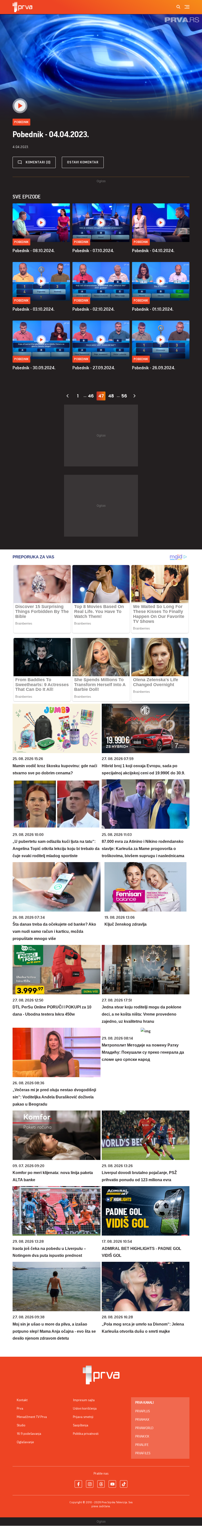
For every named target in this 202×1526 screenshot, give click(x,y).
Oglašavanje (25, 1442)
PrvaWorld (144, 1428)
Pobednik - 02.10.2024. (93, 309)
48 (111, 396)
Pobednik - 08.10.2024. (34, 250)
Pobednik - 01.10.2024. (152, 309)
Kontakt (22, 1400)
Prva (20, 1408)
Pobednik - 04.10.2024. (153, 250)
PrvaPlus (142, 1411)
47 (101, 396)
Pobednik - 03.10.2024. (33, 309)
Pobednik (21, 242)
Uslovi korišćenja (85, 1408)
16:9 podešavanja (29, 1434)
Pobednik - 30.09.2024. (34, 368)
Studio (21, 1425)
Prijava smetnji (83, 1417)
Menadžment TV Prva (32, 1417)
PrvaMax (142, 1419)
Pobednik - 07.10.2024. (93, 250)
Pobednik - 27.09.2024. (93, 368)
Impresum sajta (84, 1400)
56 (124, 396)
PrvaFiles (142, 1453)
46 (91, 396)
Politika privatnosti (86, 1434)
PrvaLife (142, 1445)
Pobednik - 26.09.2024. (153, 368)
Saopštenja (80, 1425)
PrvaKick (142, 1436)
